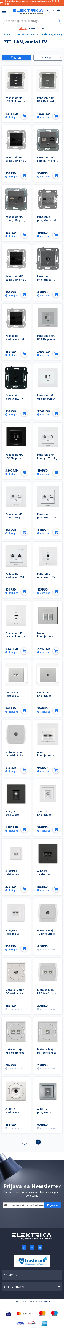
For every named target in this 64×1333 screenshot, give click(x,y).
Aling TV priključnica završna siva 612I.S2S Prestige (47, 1114)
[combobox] (32, 21)
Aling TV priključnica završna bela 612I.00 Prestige (47, 816)
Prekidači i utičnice (25, 34)
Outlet (41, 28)
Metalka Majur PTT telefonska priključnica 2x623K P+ (15, 1054)
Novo (31, 28)
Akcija (23, 28)
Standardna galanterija (51, 34)
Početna (6, 34)
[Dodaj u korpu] (24, 115)
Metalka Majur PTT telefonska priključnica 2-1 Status (46, 995)
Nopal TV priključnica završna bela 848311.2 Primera (47, 697)
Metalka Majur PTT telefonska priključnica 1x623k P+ (46, 1054)
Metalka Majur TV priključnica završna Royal (14, 755)
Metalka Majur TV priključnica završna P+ (14, 993)
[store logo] (28, 11)
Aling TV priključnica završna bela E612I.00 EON (13, 1114)
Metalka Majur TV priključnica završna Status (46, 934)
